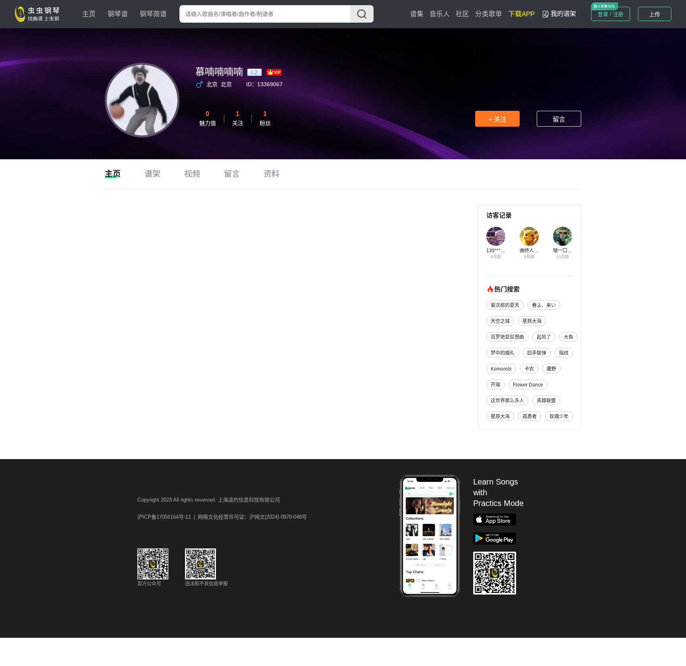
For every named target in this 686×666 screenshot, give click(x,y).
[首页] (39, 13)
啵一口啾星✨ (568, 250)
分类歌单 (488, 14)
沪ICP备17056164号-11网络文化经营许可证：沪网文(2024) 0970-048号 (222, 517)
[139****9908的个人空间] (495, 236)
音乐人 (440, 14)
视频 (192, 174)
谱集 (417, 14)
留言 (559, 119)
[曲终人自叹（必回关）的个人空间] (529, 236)
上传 (654, 14)
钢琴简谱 (153, 14)
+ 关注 (498, 119)
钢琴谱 (118, 14)
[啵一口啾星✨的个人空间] (562, 236)
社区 (462, 14)
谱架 (152, 174)
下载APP (521, 14)
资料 (271, 174)
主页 (89, 14)
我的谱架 (563, 13)
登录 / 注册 (610, 14)
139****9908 (500, 250)
